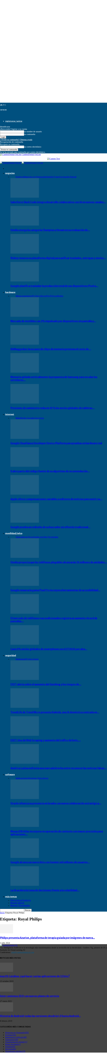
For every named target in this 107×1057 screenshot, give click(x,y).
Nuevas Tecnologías (20, 905)
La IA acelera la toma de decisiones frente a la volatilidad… (44, 890)
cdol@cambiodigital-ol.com (22, 952)
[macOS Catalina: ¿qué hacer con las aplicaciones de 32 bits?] (6, 971)
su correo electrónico (32, 147)
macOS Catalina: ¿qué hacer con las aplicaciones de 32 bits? (35, 976)
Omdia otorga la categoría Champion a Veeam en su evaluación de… (50, 230)
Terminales (52, 537)
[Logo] (11, 163)
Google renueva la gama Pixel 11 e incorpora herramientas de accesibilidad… (55, 590)
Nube (18, 418)
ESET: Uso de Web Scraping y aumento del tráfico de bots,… (45, 740)
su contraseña (29, 134)
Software (10, 774)
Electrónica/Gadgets (20, 900)
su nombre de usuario (33, 131)
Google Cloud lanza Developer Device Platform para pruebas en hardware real (56, 443)
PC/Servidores (39, 296)
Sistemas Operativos (38, 778)
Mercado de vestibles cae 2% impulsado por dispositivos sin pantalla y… (53, 321)
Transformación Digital (65, 177)
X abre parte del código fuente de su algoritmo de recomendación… (50, 471)
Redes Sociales (28, 418)
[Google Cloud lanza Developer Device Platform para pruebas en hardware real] (24, 438)
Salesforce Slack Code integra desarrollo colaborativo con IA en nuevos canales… (58, 202)
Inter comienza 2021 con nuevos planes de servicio (29, 996)
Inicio (2, 913)
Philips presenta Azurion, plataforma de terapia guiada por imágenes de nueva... (47, 937)
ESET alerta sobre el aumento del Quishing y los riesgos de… (45, 684)
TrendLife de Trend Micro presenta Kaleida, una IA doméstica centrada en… (54, 712)
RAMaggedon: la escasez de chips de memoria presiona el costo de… (50, 349)
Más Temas (11, 896)
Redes (60, 296)
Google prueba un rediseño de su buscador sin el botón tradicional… (50, 527)
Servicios (39, 418)
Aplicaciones (22, 778)
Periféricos (51, 296)
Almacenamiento (24, 296)
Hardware (10, 292)
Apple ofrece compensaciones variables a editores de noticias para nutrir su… (56, 499)
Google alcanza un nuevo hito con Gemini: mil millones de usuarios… (50, 862)
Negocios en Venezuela (35, 177)
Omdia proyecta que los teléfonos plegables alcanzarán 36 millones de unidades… (58, 562)
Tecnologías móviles (37, 537)
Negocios (10, 173)
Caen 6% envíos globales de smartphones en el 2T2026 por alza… (48, 649)
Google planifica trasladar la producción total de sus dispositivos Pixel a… (54, 285)
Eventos (20, 177)
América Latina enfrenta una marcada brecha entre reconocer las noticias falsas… (58, 768)
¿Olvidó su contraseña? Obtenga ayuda (16, 140)
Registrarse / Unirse (13, 121)
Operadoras (22, 537)
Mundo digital (17, 903)
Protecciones (32, 659)
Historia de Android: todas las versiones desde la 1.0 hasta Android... (40, 1016)
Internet (9, 414)
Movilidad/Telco (13, 533)
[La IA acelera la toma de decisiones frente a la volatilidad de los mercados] (24, 885)
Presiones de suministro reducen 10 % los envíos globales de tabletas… (52, 408)
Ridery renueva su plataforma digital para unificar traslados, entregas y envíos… (58, 258)
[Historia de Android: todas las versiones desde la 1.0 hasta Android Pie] (6, 1011)
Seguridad (10, 655)
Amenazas (21, 659)
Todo (13, 177)
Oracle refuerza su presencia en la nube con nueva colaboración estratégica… (55, 803)
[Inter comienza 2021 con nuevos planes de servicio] (6, 991)
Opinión (50, 177)
